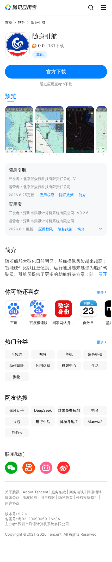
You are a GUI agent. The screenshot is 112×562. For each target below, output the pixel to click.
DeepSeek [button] (43, 410)
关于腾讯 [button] (12, 492)
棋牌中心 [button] (69, 365)
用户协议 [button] (12, 503)
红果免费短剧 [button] (69, 410)
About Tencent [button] (35, 492)
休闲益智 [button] (43, 365)
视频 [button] (43, 354)
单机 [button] (69, 354)
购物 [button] (16, 376)
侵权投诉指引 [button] (87, 497)
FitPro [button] (17, 433)
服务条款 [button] (58, 492)
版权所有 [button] (30, 497)
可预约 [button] (16, 354)
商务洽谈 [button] (76, 492)
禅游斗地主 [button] (69, 421)
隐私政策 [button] (66, 195)
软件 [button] (21, 22)
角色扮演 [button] (95, 354)
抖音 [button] (95, 410)
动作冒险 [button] (16, 365)
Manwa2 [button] (95, 421)
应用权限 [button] (47, 195)
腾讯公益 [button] (12, 497)
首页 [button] (8, 22)
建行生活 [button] (43, 421)
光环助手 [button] (16, 410)
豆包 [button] (16, 421)
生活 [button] (95, 365)
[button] (21, 7)
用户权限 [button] (47, 497)
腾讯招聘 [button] (94, 492)
